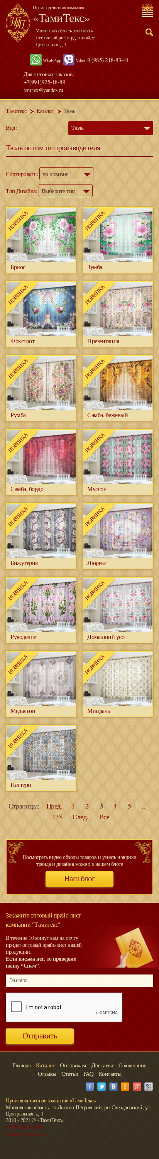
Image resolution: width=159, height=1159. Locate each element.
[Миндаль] (117, 703)
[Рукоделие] (41, 629)
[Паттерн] (41, 777)
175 (57, 816)
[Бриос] (41, 259)
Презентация (103, 341)
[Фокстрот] (41, 333)
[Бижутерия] (41, 555)
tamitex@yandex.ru (43, 90)
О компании (132, 1065)
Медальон (22, 710)
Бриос (17, 267)
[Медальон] (41, 703)
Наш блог (79, 878)
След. (80, 816)
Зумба (94, 267)
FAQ (88, 1073)
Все (104, 816)
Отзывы (47, 1073)
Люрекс (97, 563)
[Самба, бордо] (41, 481)
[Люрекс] (117, 555)
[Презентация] (117, 333)
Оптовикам (73, 1065)
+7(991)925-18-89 (24, 1126)
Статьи (69, 1073)
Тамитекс (16, 110)
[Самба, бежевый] (117, 407)
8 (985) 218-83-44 (108, 60)
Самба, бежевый (107, 415)
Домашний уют (106, 636)
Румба (18, 415)
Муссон (97, 489)
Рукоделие (23, 636)
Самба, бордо (26, 489)
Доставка (102, 1065)
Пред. (54, 805)
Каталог (45, 110)
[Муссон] (117, 481)
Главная (21, 1065)
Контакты (110, 1073)
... (144, 805)
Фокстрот (22, 341)
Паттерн (20, 784)
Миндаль (98, 710)
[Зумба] (117, 259)
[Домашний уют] (117, 629)
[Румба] (41, 407)
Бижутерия (24, 563)
